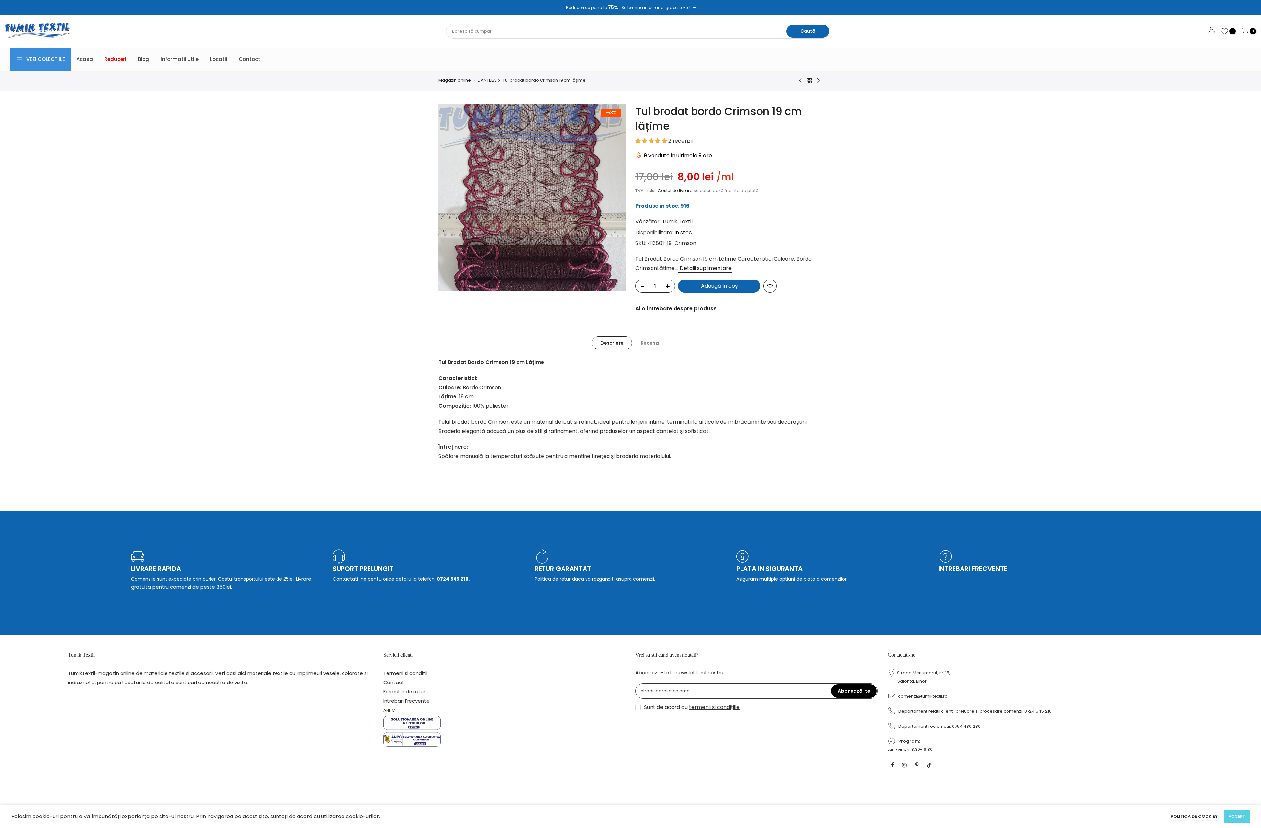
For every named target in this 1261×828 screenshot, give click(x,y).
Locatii (218, 59)
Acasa (85, 59)
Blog (143, 59)
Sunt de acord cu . (692, 707)
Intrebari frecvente (972, 568)
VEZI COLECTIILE (45, 59)
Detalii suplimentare (705, 268)
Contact (249, 59)
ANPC (389, 710)
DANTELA (487, 80)
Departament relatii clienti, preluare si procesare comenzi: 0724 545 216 (974, 711)
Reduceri (115, 59)
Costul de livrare (675, 191)
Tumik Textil (677, 221)
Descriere (612, 343)
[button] (651, 141)
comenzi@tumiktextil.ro (923, 696)
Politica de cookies (1194, 816)
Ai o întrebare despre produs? (675, 308)
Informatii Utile (180, 59)
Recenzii (651, 343)
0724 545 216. (453, 579)
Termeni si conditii (405, 673)
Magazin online (454, 80)
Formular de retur (404, 691)
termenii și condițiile (714, 707)
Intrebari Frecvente (406, 700)
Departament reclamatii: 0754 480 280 (939, 726)
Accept (1237, 816)
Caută (807, 31)
